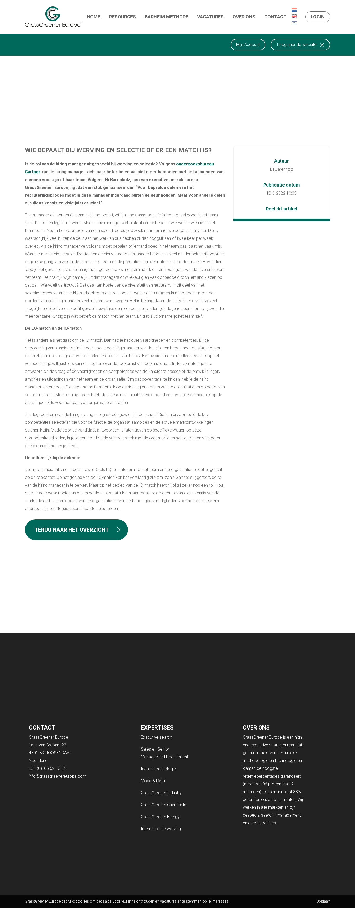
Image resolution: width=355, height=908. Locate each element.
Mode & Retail (153, 780)
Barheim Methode (166, 16)
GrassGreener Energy (160, 816)
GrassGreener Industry (161, 792)
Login (318, 16)
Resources (122, 16)
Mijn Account (248, 44)
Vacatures (210, 16)
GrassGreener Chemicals (163, 804)
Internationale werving (161, 828)
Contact (275, 16)
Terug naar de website (296, 44)
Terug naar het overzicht (72, 530)
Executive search (156, 737)
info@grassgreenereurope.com (57, 776)
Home (93, 16)
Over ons (244, 16)
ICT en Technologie (158, 768)
